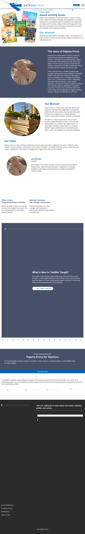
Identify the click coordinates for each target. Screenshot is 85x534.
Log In (76, 5)
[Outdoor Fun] (50, 341)
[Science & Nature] (66, 341)
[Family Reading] (19, 341)
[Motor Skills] (45, 341)
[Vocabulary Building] (81, 341)
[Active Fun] (3, 341)
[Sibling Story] (71, 341)
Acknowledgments (7, 505)
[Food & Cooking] (29, 341)
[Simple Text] (76, 341)
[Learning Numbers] (34, 341)
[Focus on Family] (24, 341)
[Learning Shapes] (40, 341)
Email (39, 413)
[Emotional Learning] (8, 341)
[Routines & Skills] (60, 341)
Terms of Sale (5, 515)
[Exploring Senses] (13, 341)
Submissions (5, 511)
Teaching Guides (6, 508)
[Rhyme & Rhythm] (55, 341)
